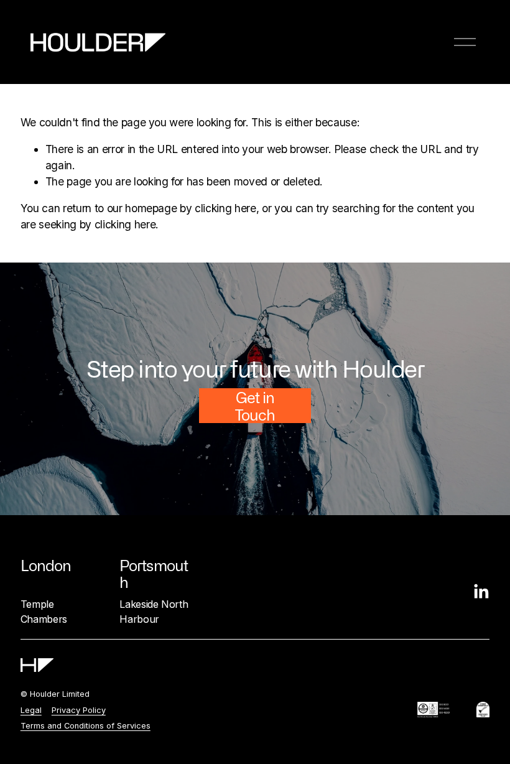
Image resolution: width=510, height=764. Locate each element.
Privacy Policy (79, 710)
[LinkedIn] (480, 591)
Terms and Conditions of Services (86, 725)
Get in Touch (255, 405)
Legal (31, 710)
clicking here (225, 208)
